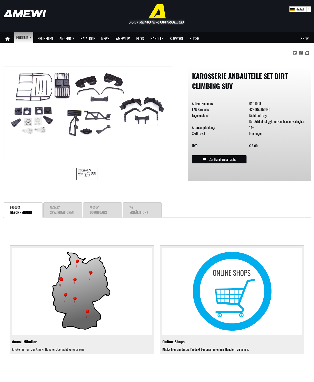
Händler (156, 38)
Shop (305, 38)
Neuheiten (45, 38)
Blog (140, 38)
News (105, 38)
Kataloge (88, 38)
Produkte (23, 37)
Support (176, 38)
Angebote (66, 38)
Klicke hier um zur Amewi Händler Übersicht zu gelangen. (48, 349)
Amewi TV (123, 38)
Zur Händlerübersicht (222, 159)
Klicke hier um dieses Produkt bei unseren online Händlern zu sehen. (205, 345)
